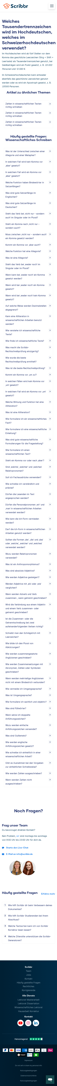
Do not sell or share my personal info (28, 1065)
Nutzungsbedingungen (28, 1071)
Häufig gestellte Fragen (28, 982)
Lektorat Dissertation (28, 1003)
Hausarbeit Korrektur (28, 1011)
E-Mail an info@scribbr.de (19, 854)
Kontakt (28, 978)
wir (17, 836)
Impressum (28, 1060)
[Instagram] (28, 1023)
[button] (50, 1079)
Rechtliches (28, 986)
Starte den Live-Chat (17, 847)
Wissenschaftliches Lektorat (28, 1007)
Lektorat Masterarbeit (29, 999)
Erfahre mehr (48, 893)
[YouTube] (20, 1023)
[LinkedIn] (36, 1023)
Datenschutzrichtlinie (28, 1076)
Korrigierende (28, 990)
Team (28, 971)
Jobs (28, 974)
